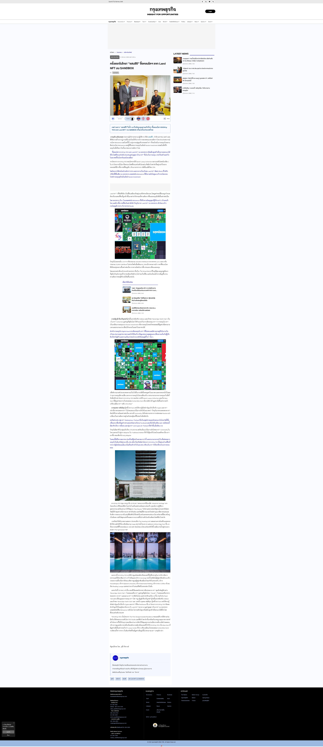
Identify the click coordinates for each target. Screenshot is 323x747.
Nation (193, 698)
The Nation (184, 695)
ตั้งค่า (8, 735)
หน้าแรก (112, 52)
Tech (143, 22)
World (164, 22)
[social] (202, 2)
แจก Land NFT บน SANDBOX (136, 679)
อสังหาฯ (118, 679)
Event (209, 22)
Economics (121, 22)
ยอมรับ (8, 732)
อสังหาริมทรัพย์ (128, 52)
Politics (183, 22)
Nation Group (195, 695)
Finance (129, 22)
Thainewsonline (185, 700)
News (196, 22)
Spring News (205, 698)
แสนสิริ (124, 679)
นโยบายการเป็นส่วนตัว (160, 711)
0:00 (119, 119)
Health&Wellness (173, 22)
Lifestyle (189, 22)
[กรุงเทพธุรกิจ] (112, 22)
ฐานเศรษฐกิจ (205, 700)
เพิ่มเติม (4, 728)
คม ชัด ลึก (205, 695)
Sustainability (151, 22)
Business (136, 22)
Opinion (203, 22)
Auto (159, 22)
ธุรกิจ (112, 679)
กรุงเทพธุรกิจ (184, 698)
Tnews (193, 700)
